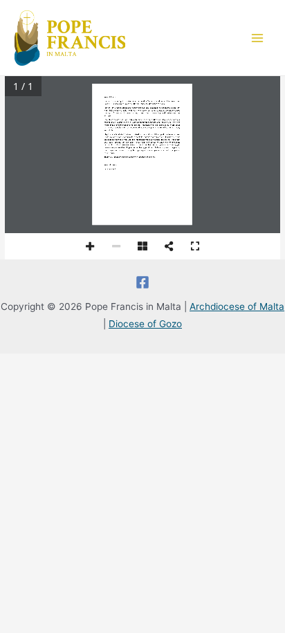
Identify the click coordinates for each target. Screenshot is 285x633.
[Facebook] (142, 282)
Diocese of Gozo (145, 323)
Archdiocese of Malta (237, 306)
